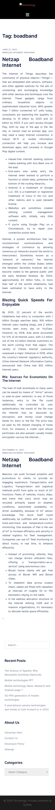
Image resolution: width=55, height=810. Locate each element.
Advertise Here (13, 732)
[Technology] (27, 5)
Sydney (27, 804)
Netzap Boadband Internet (27, 62)
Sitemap (9, 749)
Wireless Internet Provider (18, 52)
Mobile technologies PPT (19, 680)
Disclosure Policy (14, 743)
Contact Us (11, 738)
